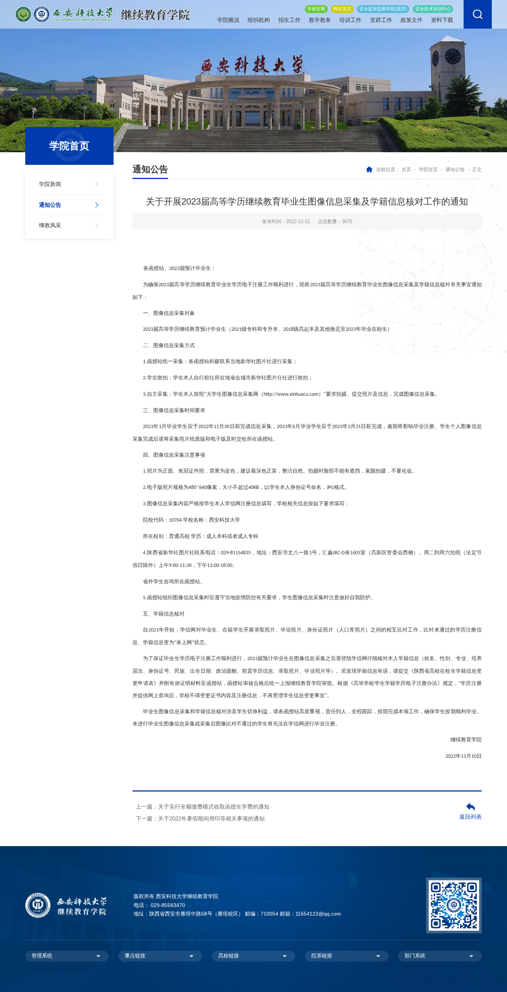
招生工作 (289, 20)
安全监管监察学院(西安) (383, 9)
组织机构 (259, 20)
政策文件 (411, 20)
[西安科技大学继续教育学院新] (102, 14)
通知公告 (455, 169)
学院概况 (228, 20)
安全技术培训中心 (433, 9)
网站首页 (342, 9)
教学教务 (320, 20)
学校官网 (316, 9)
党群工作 (381, 20)
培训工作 (350, 20)
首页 (406, 169)
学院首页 (428, 169)
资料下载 (442, 20)
